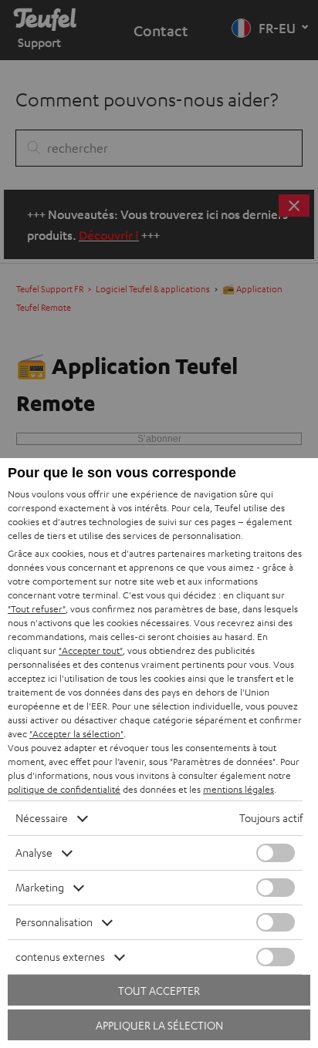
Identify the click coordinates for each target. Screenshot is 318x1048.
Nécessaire (41, 817)
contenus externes (60, 956)
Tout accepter (159, 990)
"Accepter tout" (91, 650)
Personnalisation (54, 921)
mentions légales (238, 789)
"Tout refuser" (37, 609)
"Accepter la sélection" (76, 734)
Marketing (39, 887)
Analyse (33, 852)
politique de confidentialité (64, 789)
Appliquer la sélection (159, 1025)
